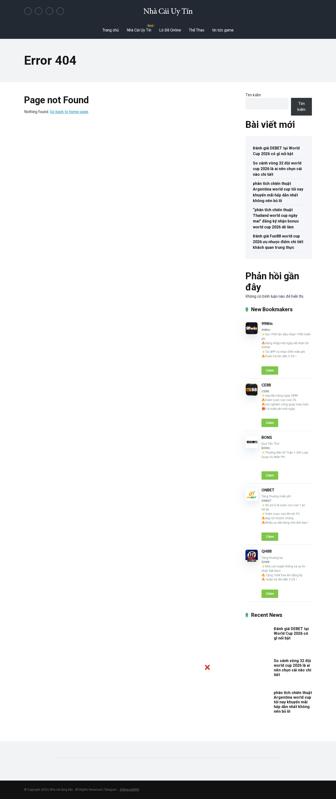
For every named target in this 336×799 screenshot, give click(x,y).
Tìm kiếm (253, 95)
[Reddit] (60, 11)
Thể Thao (196, 30)
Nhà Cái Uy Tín (139, 30)
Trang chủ (110, 30)
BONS (266, 437)
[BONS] (251, 446)
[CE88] (251, 394)
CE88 (266, 385)
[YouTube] (49, 11)
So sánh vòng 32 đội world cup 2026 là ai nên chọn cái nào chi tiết (277, 169)
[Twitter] (38, 11)
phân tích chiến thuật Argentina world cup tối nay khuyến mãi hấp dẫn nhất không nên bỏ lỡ (278, 192)
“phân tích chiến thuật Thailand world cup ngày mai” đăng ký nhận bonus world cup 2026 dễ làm (276, 218)
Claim (270, 370)
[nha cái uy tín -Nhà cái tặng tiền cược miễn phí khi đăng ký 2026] (168, 11)
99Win (267, 323)
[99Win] (251, 333)
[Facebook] (27, 11)
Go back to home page (69, 111)
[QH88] (251, 560)
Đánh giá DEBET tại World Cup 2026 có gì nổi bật (276, 151)
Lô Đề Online (170, 30)
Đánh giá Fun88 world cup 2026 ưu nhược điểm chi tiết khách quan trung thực (278, 242)
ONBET (268, 490)
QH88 (266, 551)
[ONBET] (251, 499)
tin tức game (223, 30)
